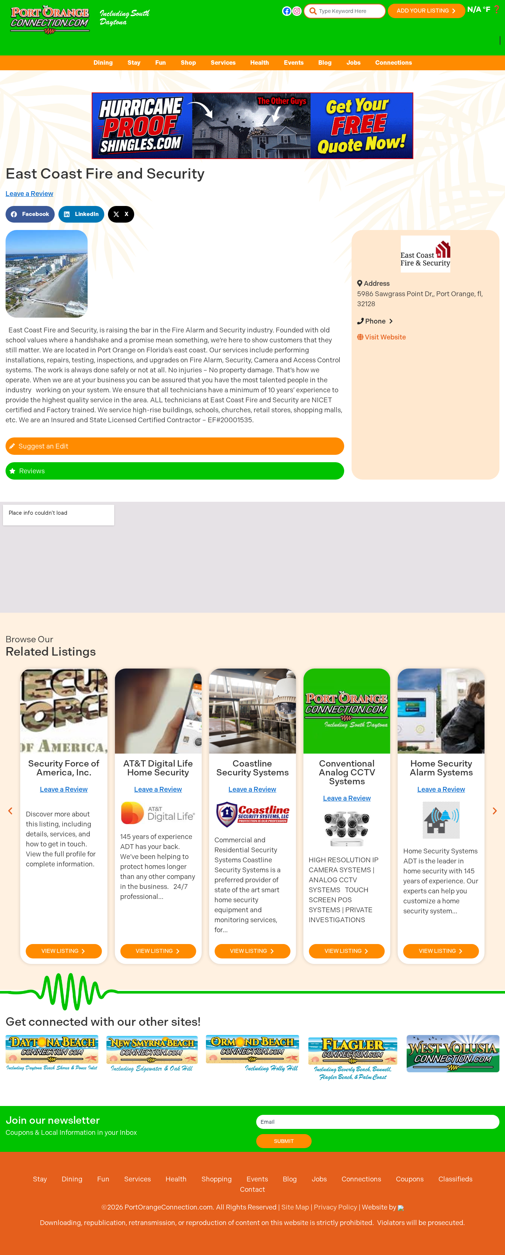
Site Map (295, 1207)
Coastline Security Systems (252, 768)
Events (294, 62)
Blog (325, 62)
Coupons (410, 1179)
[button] (30, 214)
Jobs (353, 62)
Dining (103, 62)
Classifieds (455, 1179)
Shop (188, 62)
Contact (252, 1189)
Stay (134, 62)
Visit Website (384, 337)
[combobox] (345, 11)
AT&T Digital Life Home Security (158, 768)
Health (259, 62)
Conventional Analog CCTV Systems (347, 772)
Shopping (216, 1179)
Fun (160, 62)
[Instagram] (297, 11)
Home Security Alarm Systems (441, 768)
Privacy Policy (335, 1207)
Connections (393, 62)
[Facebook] (287, 11)
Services (223, 62)
